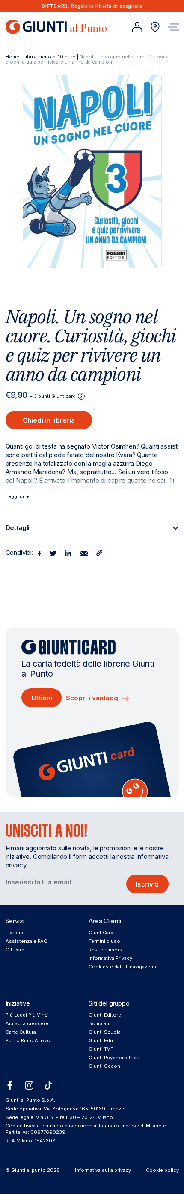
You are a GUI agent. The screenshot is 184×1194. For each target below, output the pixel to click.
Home (12, 57)
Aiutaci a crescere (27, 1023)
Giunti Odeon (104, 1066)
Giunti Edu (101, 1040)
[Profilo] (137, 27)
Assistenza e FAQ (26, 941)
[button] (173, 27)
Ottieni (41, 698)
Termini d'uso (104, 941)
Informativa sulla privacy (103, 1170)
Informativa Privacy (110, 958)
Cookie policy (162, 1170)
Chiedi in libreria (49, 420)
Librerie (14, 933)
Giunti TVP (101, 1049)
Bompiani (99, 1023)
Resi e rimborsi (106, 950)
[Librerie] (155, 27)
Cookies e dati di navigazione (123, 967)
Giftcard (15, 950)
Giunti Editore (105, 1015)
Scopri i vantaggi (94, 698)
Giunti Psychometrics (114, 1058)
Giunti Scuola (105, 1032)
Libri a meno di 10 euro (49, 57)
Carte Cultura (21, 1032)
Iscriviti (147, 884)
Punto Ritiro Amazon (29, 1040)
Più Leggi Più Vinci (27, 1015)
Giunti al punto (28, 1170)
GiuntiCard (101, 933)
